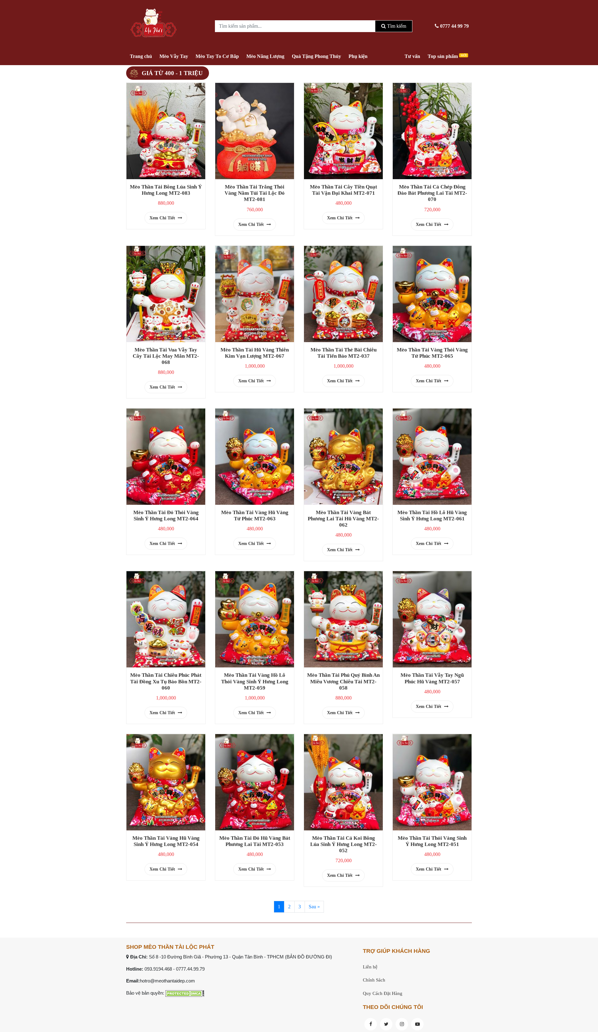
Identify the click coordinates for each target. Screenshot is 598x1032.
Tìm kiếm (396, 26)
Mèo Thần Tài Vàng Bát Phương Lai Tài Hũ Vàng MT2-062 (343, 518)
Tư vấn (412, 56)
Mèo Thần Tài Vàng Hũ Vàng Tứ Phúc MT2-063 (254, 515)
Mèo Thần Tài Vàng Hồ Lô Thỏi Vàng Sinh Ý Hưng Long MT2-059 (254, 681)
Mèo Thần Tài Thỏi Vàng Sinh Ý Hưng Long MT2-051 (432, 841)
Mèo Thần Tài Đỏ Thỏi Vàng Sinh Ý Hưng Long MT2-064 (166, 515)
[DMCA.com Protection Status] (184, 993)
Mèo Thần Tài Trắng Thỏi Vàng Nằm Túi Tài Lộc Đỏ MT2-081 (255, 193)
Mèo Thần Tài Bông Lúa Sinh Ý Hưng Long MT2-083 (166, 190)
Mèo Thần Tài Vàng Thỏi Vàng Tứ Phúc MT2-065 (432, 353)
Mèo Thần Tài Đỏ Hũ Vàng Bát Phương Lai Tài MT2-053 (254, 841)
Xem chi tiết (163, 218)
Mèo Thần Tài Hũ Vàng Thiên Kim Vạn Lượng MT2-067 (255, 353)
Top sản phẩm (447, 56)
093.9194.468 (158, 969)
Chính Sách (374, 979)
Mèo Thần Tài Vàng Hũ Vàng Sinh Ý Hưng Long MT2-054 (166, 841)
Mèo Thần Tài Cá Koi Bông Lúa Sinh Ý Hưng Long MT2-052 (343, 844)
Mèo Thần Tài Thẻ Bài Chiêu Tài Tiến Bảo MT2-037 (344, 353)
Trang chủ (141, 56)
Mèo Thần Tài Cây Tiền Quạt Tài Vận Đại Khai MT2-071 (343, 190)
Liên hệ (370, 966)
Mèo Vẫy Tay (173, 56)
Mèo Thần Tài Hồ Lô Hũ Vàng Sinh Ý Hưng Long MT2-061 (432, 515)
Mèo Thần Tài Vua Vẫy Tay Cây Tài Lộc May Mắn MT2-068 (166, 356)
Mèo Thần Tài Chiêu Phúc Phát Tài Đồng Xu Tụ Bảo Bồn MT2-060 (166, 681)
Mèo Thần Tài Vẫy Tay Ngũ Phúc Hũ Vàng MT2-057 (432, 678)
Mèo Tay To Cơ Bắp (217, 56)
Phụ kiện (358, 56)
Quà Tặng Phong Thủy (316, 56)
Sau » (314, 906)
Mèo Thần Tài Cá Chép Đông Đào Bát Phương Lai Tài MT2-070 (432, 193)
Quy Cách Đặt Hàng (382, 993)
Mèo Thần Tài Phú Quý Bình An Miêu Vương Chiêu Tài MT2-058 (343, 681)
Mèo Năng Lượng (265, 56)
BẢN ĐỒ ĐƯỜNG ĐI (308, 956)
